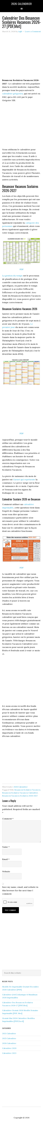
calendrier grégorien (12, 93)
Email (5, 859)
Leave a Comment (33, 31)
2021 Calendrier (9, 1033)
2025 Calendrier (9, 1038)
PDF (22, 269)
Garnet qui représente (24, 479)
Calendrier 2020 (9, 1048)
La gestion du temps (12, 275)
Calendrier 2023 (9, 1053)
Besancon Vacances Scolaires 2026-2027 (20, 796)
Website (6, 871)
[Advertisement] (21, 57)
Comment (7, 818)
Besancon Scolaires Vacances (27, 790)
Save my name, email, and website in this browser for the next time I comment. (20, 890)
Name (6, 847)
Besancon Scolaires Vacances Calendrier (20, 793)
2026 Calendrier (21, 4)
